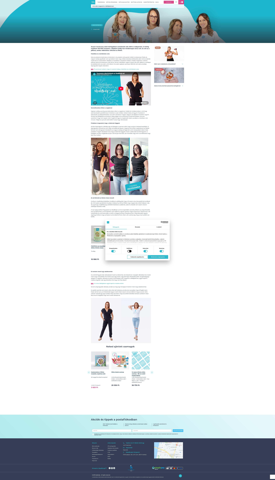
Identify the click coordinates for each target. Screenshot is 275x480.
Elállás (109, 458)
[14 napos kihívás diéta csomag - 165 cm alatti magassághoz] (100, 360)
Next (152, 372)
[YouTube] (114, 468)
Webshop (169, 2)
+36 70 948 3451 (127, 445)
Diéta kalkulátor (124, 2)
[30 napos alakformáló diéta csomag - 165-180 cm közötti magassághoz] (120, 360)
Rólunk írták (95, 448)
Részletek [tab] (137, 227)
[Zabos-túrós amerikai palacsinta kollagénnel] (169, 75)
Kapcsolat (94, 460)
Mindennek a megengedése (158, 257)
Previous (88, 372)
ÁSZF (109, 456)
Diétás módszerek (111, 2)
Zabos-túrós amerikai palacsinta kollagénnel (167, 86)
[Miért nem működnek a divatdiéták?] (169, 54)
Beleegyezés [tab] (116, 227)
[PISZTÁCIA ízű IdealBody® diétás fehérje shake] (100, 234)
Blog (157, 2)
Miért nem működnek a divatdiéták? (165, 64)
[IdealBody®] (93, 2)
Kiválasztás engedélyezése (137, 257)
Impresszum (95, 458)
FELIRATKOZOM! (178, 430)
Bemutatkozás (95, 446)
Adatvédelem (111, 454)
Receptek (159, 69)
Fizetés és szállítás (112, 450)
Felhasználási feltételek (98, 450)
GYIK (109, 452)
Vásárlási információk (113, 448)
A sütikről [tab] (159, 227)
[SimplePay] (167, 468)
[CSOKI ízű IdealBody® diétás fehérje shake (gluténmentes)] (141, 360)
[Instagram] (112, 468)
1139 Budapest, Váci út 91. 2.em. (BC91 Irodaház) (135, 454)
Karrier (93, 456)
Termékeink (101, 2)
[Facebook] (110, 468)
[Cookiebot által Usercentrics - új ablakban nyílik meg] (162, 222)
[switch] (129, 251)
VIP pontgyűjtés (112, 446)
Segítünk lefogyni (136, 2)
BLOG (157, 47)
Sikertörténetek (149, 2)
